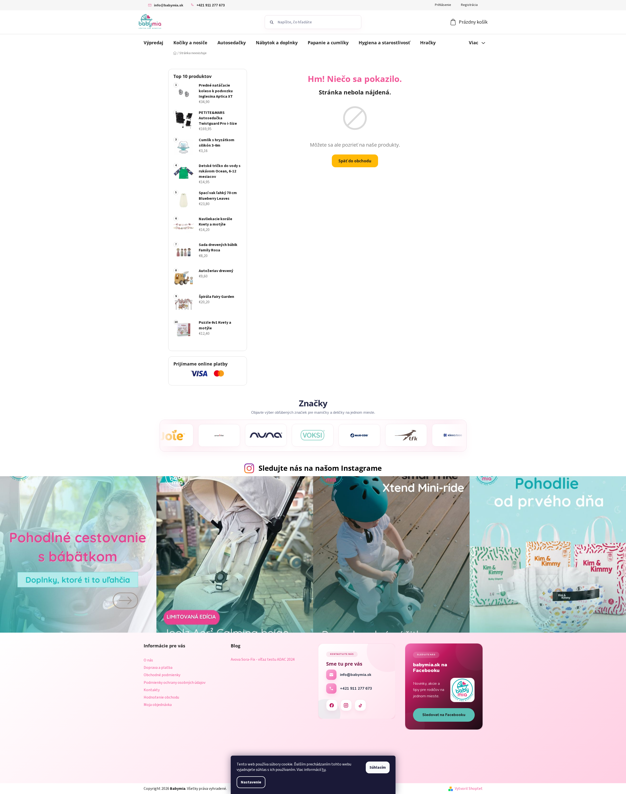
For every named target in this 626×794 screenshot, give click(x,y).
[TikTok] (360, 705)
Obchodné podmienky (162, 675)
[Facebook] (331, 705)
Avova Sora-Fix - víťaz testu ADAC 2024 (263, 659)
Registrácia (469, 4)
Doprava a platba (158, 667)
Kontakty (152, 690)
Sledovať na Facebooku (443, 714)
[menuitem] (153, 42)
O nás (148, 660)
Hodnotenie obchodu (161, 697)
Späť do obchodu (354, 161)
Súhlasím (377, 767)
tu (324, 769)
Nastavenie (251, 782)
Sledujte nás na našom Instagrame (320, 468)
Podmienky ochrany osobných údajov (174, 682)
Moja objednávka (158, 704)
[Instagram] (346, 705)
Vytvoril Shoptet (469, 788)
